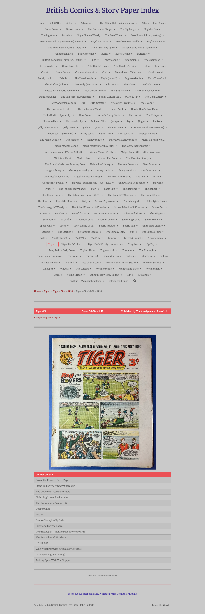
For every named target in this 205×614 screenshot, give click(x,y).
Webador (167, 605)
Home (37, 291)
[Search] (134, 281)
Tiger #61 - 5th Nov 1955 (89, 291)
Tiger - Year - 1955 (63, 291)
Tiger (47, 291)
